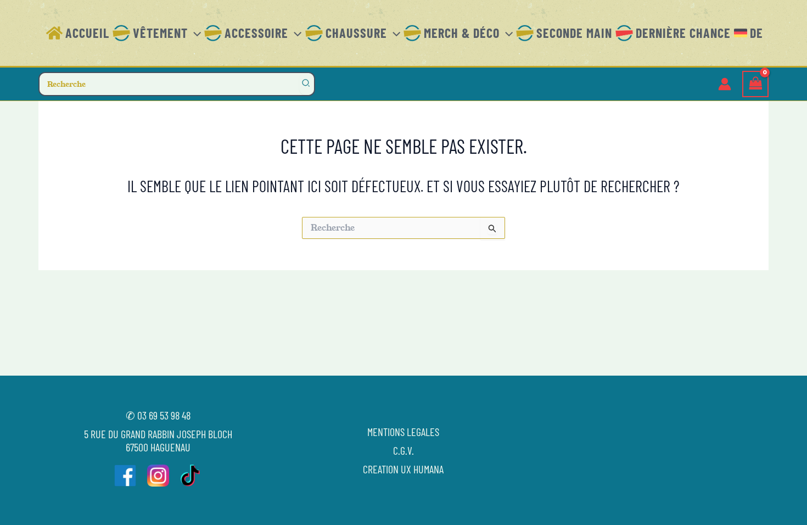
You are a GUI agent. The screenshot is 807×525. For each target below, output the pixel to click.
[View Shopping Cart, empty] (755, 84)
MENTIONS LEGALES (403, 431)
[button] (194, 33)
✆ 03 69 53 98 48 (158, 415)
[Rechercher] (306, 84)
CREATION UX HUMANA (403, 469)
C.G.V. (403, 450)
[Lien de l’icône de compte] (724, 84)
